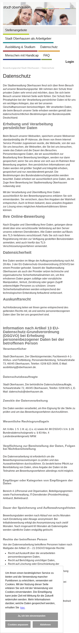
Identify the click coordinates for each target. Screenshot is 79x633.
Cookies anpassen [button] (18, 624)
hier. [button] (22, 607)
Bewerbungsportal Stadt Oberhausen (21, 68)
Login (70, 61)
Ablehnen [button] (45, 624)
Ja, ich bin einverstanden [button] (32, 615)
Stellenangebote (16, 30)
